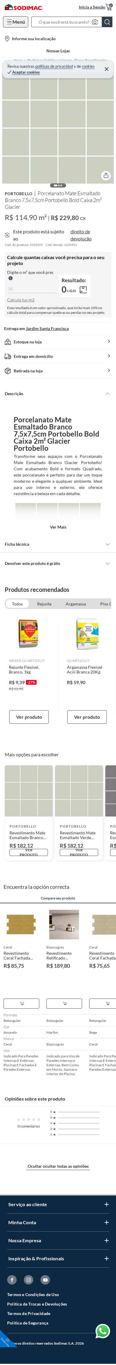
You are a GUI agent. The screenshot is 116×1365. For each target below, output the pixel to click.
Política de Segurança (27, 1322)
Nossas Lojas (58, 50)
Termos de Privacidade (28, 1313)
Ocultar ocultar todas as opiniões (58, 1166)
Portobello (18, 193)
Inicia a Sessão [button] (92, 6)
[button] (73, 22)
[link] (29, 669)
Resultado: (74, 280)
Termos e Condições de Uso (33, 1294)
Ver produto (29, 717)
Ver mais (58, 526)
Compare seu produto (58, 898)
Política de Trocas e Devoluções (37, 1303)
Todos (17, 603)
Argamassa (76, 603)
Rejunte (44, 603)
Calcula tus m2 (21, 300)
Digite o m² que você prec (30, 272)
